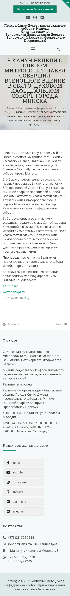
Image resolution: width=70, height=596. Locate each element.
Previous (13, 324)
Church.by (10, 286)
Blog (26, 298)
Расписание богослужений (35, 9)
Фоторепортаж (14, 292)
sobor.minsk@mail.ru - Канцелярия (32, 544)
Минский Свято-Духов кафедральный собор (34, 583)
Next (59, 324)
